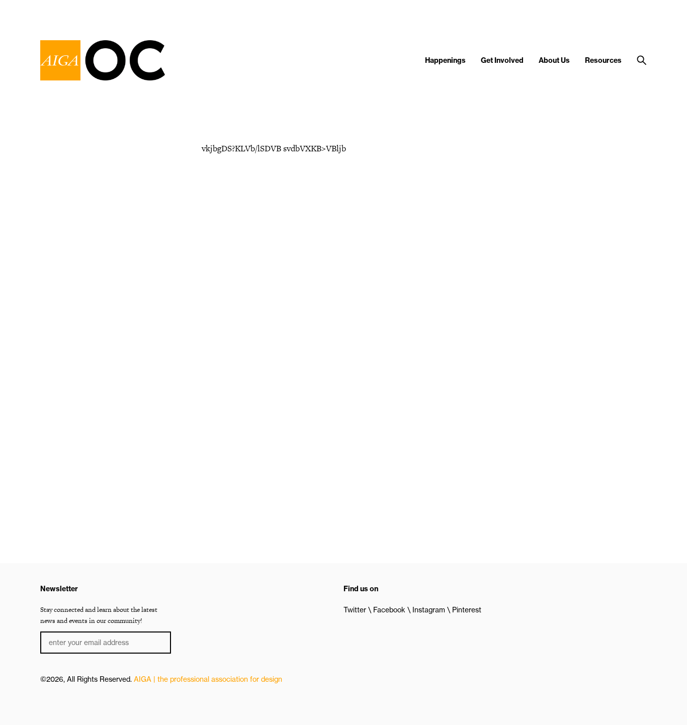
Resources (603, 60)
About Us (554, 60)
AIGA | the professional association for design (208, 679)
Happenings (445, 60)
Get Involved (502, 60)
